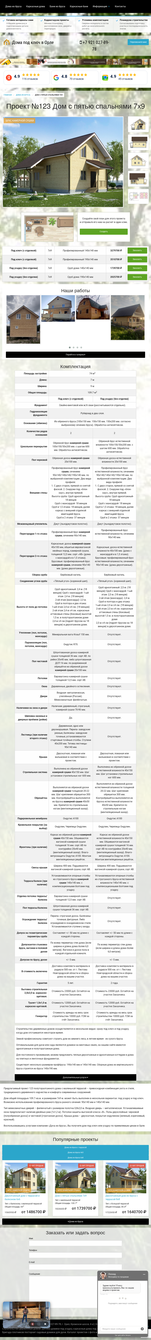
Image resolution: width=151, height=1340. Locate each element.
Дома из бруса (13, 6)
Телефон (33, 1250)
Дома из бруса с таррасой (75, 1147)
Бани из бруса (57, 6)
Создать (104, 231)
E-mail (32, 1262)
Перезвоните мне (138, 42)
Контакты (120, 6)
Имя (31, 1238)
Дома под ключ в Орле (32, 42)
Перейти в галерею (75, 354)
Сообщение (34, 1274)
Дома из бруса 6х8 (75, 1158)
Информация (100, 6)
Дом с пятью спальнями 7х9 (71, 1195)
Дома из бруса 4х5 (75, 1152)
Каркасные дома (35, 6)
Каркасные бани (79, 6)
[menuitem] (13, 6)
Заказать (137, 250)
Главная (8, 95)
